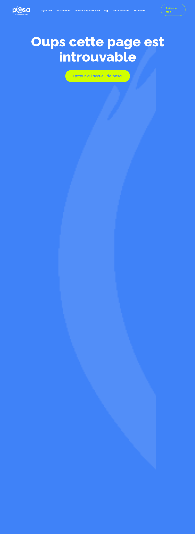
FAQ (106, 10)
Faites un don (171, 9)
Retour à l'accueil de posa (97, 75)
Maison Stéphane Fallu (87, 10)
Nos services (63, 10)
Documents (139, 10)
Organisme (46, 10)
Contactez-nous (120, 10)
